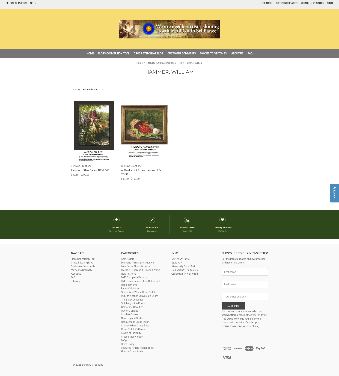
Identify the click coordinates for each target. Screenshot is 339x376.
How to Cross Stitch (132, 351)
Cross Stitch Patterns (133, 329)
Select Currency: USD (20, 3)
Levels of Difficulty (131, 333)
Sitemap (76, 281)
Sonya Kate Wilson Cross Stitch (138, 292)
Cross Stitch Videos (132, 336)
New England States (132, 318)
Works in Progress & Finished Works (140, 270)
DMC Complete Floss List (134, 277)
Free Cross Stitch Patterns (135, 266)
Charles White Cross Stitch (135, 325)
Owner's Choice (129, 310)
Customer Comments (182, 53)
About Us (237, 53)
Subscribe (233, 305)
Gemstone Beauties (132, 307)
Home (90, 53)
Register (318, 3)
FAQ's (124, 340)
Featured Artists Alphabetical (137, 347)
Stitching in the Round (133, 303)
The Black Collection (132, 299)
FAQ (250, 53)
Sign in (305, 3)
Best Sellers (127, 258)
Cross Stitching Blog (148, 53)
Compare (93, 131)
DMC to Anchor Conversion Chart (139, 296)
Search (267, 3)
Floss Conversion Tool (114, 53)
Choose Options (94, 138)
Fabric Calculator (130, 288)
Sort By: (77, 89)
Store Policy (127, 344)
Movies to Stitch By (213, 53)
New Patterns (128, 273)
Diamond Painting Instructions (137, 262)
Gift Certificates (287, 3)
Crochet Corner (129, 314)
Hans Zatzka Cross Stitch (135, 321)
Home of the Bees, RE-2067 (90, 170)
